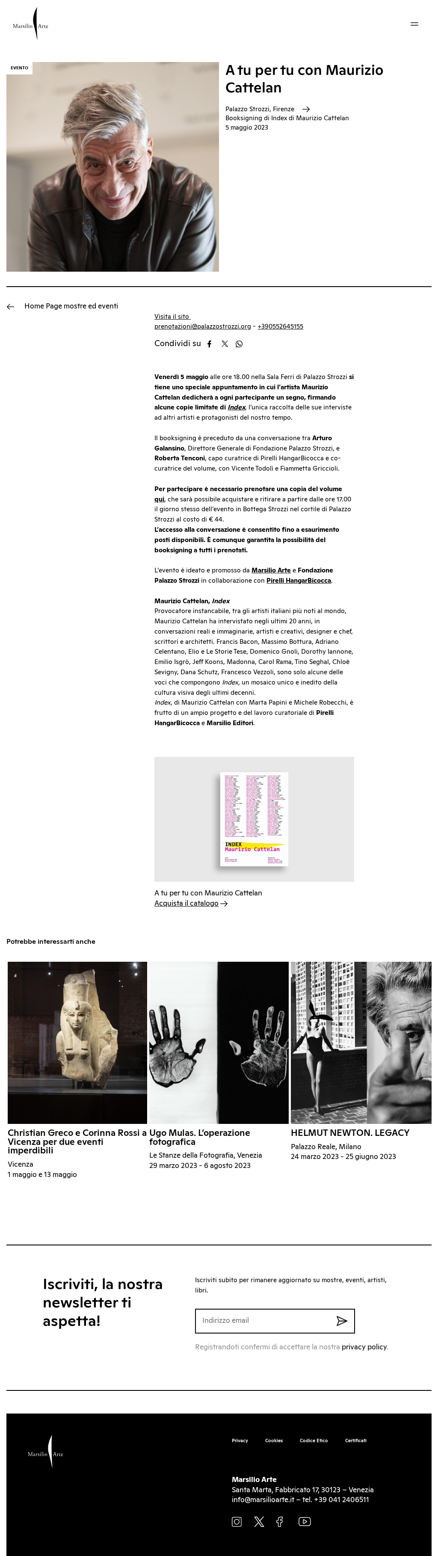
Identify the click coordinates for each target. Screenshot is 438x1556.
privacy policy (364, 1347)
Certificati (356, 1440)
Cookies (274, 1440)
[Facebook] (213, 344)
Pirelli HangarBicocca (298, 581)
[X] (228, 344)
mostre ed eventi (71, 306)
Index (236, 407)
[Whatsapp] (242, 344)
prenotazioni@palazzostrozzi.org (202, 326)
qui (159, 499)
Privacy (240, 1440)
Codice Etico (314, 1440)
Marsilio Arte (271, 570)
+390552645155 (280, 326)
